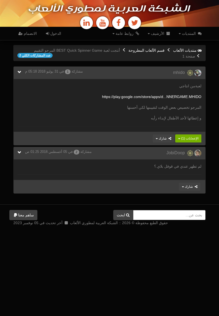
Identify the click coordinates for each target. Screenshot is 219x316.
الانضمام (30, 33)
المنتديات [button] (189, 33)
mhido (180, 72)
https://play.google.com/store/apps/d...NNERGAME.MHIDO (151, 97)
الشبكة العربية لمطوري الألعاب (109, 9)
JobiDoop (176, 153)
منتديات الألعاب (185, 50)
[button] (23, 215)
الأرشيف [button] (157, 33)
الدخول (55, 33)
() (189, 138)
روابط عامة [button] (125, 33)
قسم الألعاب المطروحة (146, 50)
